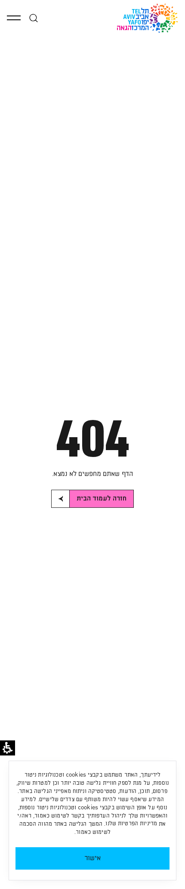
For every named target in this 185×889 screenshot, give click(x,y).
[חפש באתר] (33, 18)
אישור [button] (92, 858)
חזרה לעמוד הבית (101, 498)
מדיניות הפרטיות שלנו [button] (131, 824)
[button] (14, 18)
